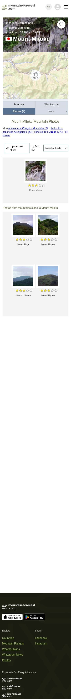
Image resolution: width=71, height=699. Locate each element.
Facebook (41, 638)
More (51, 111)
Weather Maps (11, 649)
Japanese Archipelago (19, 22)
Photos (6, 660)
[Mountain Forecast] (18, 7)
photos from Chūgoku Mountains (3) (28, 128)
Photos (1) (19, 111)
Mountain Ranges (13, 643)
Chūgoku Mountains (18, 27)
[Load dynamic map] (35, 75)
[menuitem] (19, 104)
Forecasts (19, 104)
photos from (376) (49, 131)
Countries (8, 638)
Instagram (41, 643)
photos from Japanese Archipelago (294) (33, 129)
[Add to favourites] (61, 24)
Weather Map (51, 104)
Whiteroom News (12, 654)
